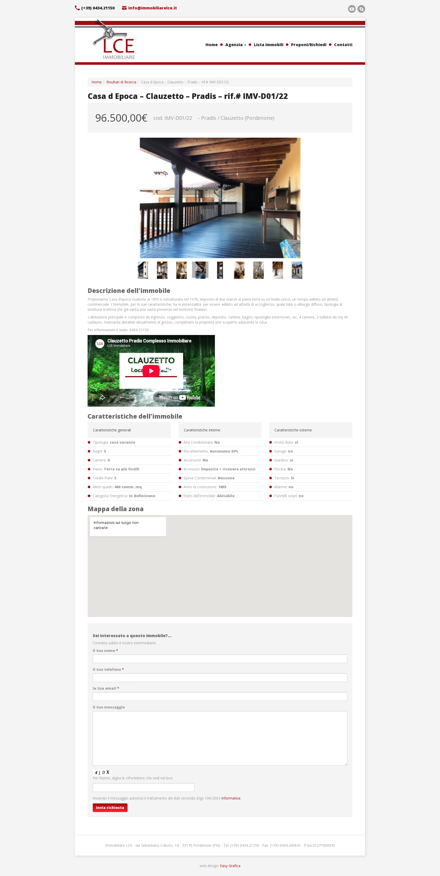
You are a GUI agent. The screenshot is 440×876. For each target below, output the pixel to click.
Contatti (343, 44)
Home (211, 44)
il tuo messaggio (109, 707)
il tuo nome (105, 650)
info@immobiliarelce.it (152, 8)
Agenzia (234, 44)
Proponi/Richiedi (308, 44)
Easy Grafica (230, 865)
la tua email (106, 688)
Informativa (230, 798)
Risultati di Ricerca (121, 82)
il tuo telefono (108, 669)
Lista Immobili (268, 44)
